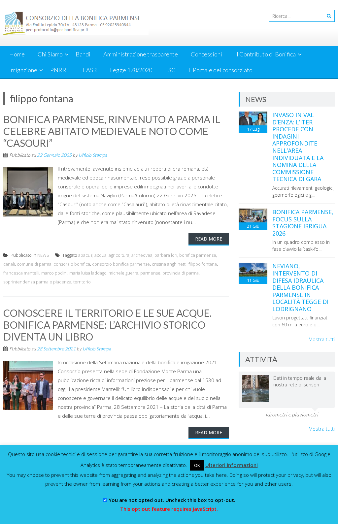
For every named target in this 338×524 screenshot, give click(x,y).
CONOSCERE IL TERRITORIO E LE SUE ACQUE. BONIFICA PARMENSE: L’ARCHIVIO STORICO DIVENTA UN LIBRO (107, 325)
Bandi (83, 54)
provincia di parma (180, 273)
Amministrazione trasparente (140, 54)
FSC (170, 70)
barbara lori (165, 255)
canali (9, 264)
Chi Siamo (50, 54)
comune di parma (34, 264)
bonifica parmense (197, 255)
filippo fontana (202, 264)
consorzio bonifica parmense (121, 264)
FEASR (88, 70)
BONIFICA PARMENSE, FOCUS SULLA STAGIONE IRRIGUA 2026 (302, 222)
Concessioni (206, 54)
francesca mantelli (21, 273)
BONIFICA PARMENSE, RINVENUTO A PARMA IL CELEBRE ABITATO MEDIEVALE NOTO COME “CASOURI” (111, 131)
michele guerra (123, 273)
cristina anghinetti (169, 264)
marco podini (54, 273)
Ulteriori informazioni (231, 465)
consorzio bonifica (71, 264)
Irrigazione (23, 70)
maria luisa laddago (88, 273)
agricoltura (119, 255)
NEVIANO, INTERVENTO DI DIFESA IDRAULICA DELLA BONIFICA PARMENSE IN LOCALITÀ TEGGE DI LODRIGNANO (300, 287)
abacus (85, 255)
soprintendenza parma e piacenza (37, 282)
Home (17, 54)
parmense (150, 273)
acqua (100, 255)
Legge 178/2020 (131, 70)
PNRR (58, 70)
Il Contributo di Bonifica (265, 54)
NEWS (43, 255)
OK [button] (197, 465)
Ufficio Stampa (93, 155)
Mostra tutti (322, 339)
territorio (82, 282)
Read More (208, 239)
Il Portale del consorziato (220, 70)
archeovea (141, 255)
